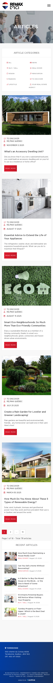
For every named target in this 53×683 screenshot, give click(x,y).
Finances (11, 79)
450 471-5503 (14, 656)
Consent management (35, 676)
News (34, 62)
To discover (37, 79)
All (9, 62)
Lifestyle (12, 84)
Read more (10, 168)
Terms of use (20, 676)
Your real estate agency (38, 86)
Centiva (31, 680)
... (16, 532)
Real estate (37, 68)
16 (23, 532)
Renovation (37, 73)
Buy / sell (13, 68)
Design (11, 73)
